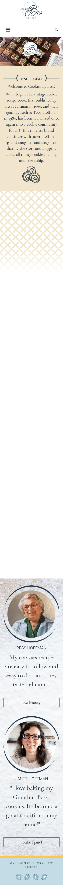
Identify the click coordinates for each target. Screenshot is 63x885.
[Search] (56, 29)
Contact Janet (31, 842)
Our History (31, 702)
